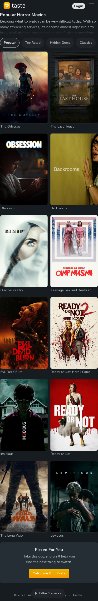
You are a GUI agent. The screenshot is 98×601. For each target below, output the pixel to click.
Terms (77, 595)
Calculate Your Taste (49, 573)
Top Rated (32, 43)
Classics (86, 43)
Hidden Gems (60, 43)
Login (78, 6)
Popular (10, 43)
